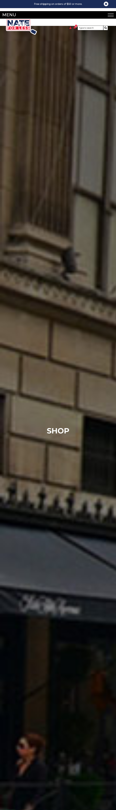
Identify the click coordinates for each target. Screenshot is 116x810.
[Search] (105, 28)
